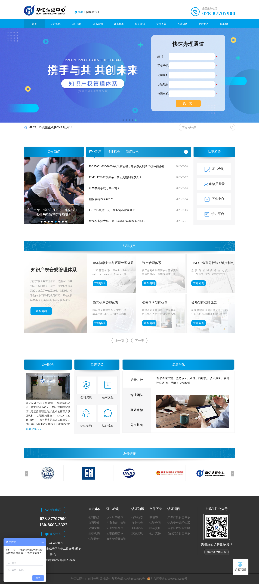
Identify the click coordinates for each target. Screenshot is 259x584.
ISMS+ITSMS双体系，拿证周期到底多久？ (115, 177)
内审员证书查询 (116, 522)
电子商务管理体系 (155, 263)
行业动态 (95, 151)
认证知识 (140, 23)
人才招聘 (182, 23)
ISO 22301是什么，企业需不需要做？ (112, 210)
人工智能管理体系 (204, 263)
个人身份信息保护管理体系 (161, 303)
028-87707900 (218, 13)
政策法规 (137, 533)
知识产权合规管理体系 (54, 269)
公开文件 (155, 533)
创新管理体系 (102, 303)
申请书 (153, 517)
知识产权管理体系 (178, 517)
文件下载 (161, 23)
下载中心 (218, 199)
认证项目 (77, 23)
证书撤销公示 (114, 533)
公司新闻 (54, 151)
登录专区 (203, 23)
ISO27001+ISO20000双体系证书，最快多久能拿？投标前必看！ (128, 166)
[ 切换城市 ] (88, 12)
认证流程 (94, 538)
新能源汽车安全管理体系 (110, 263)
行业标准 (113, 151)
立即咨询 (41, 311)
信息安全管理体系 (178, 522)
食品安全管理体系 (178, 533)
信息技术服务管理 (178, 528)
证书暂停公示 (114, 528)
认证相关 (214, 151)
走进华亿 (55, 23)
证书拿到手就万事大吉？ (104, 188)
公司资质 (94, 522)
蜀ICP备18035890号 (133, 578)
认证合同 (155, 522)
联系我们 (225, 23)
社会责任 (155, 528)
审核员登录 (217, 184)
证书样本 (119, 23)
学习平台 (217, 214)
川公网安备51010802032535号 (169, 578)
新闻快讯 (132, 151)
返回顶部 (240, 569)
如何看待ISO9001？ (101, 199)
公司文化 (94, 528)
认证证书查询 (114, 517)
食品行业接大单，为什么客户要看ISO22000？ (117, 221)
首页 (34, 23)
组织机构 (94, 533)
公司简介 (48, 364)
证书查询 (98, 23)
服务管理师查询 (116, 538)
